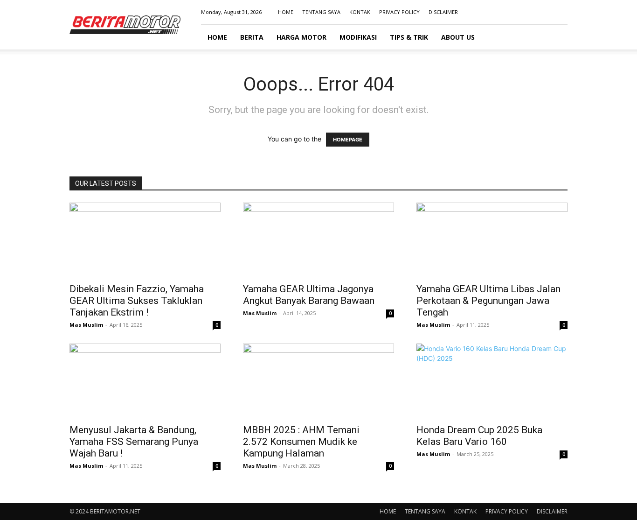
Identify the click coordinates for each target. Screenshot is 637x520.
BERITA (251, 37)
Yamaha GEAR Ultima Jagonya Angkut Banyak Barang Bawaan (308, 294)
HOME (285, 11)
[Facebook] (514, 12)
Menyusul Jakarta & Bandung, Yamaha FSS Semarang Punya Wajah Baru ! (133, 441)
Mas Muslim (86, 324)
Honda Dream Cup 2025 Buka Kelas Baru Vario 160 (479, 435)
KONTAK (359, 11)
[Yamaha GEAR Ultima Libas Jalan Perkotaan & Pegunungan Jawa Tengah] (492, 240)
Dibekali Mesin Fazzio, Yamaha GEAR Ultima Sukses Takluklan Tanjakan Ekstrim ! (136, 300)
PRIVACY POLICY (399, 11)
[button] (556, 37)
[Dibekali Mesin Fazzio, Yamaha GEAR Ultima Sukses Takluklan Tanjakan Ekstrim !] (145, 240)
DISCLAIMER (443, 11)
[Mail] (545, 12)
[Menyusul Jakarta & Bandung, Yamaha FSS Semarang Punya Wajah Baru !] (145, 381)
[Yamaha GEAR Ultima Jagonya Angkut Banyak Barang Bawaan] (318, 240)
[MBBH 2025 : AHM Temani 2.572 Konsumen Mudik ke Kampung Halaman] (318, 381)
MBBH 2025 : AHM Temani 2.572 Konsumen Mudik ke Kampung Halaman (301, 441)
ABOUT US (458, 37)
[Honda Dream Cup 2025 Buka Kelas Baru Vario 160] (492, 381)
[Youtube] (561, 12)
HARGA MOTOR (301, 37)
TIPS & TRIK (409, 37)
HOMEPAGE (347, 139)
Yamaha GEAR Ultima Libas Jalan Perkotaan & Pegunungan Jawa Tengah (488, 300)
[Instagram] (530, 12)
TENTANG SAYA (321, 11)
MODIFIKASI (358, 37)
